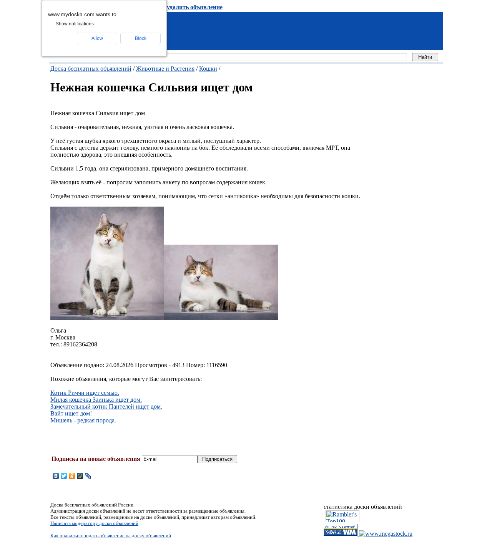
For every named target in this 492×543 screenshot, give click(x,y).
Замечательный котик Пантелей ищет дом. (106, 406)
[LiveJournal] (88, 476)
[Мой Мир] (80, 476)
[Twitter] (64, 476)
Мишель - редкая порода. (83, 420)
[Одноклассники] (72, 476)
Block (140, 38)
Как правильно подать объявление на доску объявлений (110, 535)
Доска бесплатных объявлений (90, 68)
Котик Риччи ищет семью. (84, 392)
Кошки (208, 68)
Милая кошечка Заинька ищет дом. (96, 399)
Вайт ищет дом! (71, 413)
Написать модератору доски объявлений (94, 523)
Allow (97, 38)
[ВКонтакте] (56, 476)
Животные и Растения (165, 68)
